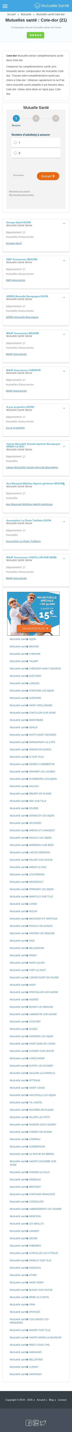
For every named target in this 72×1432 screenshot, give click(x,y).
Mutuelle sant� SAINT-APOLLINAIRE (31, 705)
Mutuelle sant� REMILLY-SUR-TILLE (30, 1260)
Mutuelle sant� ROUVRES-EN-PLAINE (31, 1109)
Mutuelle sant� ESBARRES (25, 1245)
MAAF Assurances (16, 354)
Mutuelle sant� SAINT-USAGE (27, 1087)
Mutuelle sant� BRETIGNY (25, 1186)
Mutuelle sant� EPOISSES (25, 1311)
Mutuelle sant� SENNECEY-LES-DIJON (32, 815)
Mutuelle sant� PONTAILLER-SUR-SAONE (34, 992)
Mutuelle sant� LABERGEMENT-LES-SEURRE (36, 1208)
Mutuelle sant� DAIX (22, 940)
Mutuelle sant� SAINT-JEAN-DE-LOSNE (32, 1043)
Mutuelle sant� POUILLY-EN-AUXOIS (31, 926)
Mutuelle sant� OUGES (23, 1028)
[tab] (36, 223)
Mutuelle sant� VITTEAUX (25, 1080)
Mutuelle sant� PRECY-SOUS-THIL (30, 1344)
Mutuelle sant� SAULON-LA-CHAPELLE (32, 1073)
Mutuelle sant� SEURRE (24, 808)
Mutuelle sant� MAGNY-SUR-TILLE (30, 1330)
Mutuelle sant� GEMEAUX (25, 1179)
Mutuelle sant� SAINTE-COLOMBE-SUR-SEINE (33, 1163)
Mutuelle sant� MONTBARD (26, 720)
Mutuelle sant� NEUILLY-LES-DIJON (31, 837)
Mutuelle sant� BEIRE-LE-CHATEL (29, 1297)
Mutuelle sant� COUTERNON (27, 874)
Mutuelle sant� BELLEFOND (26, 1359)
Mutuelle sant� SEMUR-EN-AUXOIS (30, 749)
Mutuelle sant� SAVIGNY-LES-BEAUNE (32, 933)
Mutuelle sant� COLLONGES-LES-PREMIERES (29, 1320)
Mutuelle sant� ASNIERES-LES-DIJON (31, 1036)
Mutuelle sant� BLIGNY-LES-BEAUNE (31, 1006)
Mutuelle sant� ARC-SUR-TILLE (28, 801)
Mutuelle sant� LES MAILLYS (27, 1223)
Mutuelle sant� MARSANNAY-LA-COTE (32, 742)
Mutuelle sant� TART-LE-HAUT (28, 970)
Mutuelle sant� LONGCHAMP (27, 1058)
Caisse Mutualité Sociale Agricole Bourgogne (32, 467)
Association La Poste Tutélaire (23, 541)
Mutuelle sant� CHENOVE (25, 653)
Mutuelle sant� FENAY (23, 955)
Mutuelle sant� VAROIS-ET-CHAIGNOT (32, 830)
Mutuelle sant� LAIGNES (24, 1231)
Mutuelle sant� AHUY (23, 984)
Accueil (11, 14)
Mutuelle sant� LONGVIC (25, 683)
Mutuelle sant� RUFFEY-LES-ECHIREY (31, 1065)
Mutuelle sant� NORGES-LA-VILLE (30, 1172)
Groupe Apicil (14, 243)
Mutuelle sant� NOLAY (23, 911)
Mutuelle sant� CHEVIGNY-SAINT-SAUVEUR (35, 668)
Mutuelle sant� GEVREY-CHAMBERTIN (32, 764)
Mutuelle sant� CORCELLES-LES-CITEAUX (34, 1253)
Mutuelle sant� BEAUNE (24, 646)
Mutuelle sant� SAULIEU (24, 786)
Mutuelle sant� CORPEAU (25, 1139)
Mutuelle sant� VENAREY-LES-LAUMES (32, 771)
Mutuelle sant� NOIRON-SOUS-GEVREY (33, 1124)
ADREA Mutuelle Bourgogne (22, 317)
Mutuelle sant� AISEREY (24, 999)
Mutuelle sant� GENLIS (24, 727)
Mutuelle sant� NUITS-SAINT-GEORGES (33, 734)
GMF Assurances (15, 280)
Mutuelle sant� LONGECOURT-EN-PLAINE (34, 977)
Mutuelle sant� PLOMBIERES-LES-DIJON (33, 778)
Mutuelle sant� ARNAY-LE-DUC (28, 867)
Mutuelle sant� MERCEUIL (25, 1216)
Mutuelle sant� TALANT (24, 661)
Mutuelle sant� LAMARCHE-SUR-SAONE (33, 1014)
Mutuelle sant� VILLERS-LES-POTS (30, 1117)
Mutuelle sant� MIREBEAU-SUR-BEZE (32, 845)
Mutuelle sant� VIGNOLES (25, 1267)
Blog (51, 1399)
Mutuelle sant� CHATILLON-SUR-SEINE (33, 712)
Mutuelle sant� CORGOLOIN (27, 1201)
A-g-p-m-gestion (15, 427)
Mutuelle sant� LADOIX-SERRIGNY (30, 852)
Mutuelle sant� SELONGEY (26, 823)
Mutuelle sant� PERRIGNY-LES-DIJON (32, 889)
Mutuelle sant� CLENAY (24, 1366)
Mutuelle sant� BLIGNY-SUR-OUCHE (31, 1289)
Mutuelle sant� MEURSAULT (27, 881)
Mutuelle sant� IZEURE (23, 1238)
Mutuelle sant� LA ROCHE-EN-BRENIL (32, 1154)
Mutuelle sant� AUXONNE (25, 698)
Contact (62, 1399)
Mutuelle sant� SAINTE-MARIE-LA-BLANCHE (36, 1337)
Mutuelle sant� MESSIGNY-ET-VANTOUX (33, 918)
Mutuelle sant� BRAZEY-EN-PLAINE (30, 793)
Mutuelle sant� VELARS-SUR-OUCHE (31, 859)
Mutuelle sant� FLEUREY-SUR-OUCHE (32, 1051)
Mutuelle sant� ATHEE (23, 1275)
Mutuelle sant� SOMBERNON (27, 1146)
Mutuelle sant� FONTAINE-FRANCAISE (32, 1194)
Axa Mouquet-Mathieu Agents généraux (29, 504)
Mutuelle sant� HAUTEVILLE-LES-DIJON (33, 1095)
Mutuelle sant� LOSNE (23, 903)
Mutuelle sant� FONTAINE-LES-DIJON (32, 690)
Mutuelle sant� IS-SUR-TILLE (27, 756)
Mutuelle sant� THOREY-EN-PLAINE (31, 1131)
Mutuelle (26, 14)
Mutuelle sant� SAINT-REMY (27, 1282)
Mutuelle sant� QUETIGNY (25, 675)
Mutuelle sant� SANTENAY (26, 1374)
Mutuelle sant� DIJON (23, 639)
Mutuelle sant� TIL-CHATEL (26, 1102)
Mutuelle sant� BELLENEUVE (27, 948)
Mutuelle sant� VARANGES (26, 1352)
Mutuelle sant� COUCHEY (25, 1021)
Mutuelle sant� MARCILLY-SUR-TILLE (31, 896)
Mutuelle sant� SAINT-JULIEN (27, 962)
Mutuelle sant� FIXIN (22, 1304)
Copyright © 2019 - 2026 (19, 1399)
